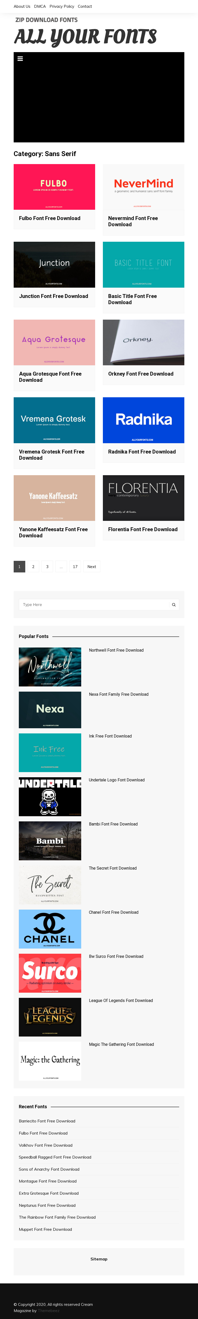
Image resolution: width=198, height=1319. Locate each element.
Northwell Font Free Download (116, 650)
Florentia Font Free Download (143, 529)
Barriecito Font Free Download (47, 1120)
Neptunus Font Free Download (47, 1205)
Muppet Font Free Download (45, 1229)
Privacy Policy (62, 6)
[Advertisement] (99, 104)
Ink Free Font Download (110, 736)
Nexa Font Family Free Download (118, 694)
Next (91, 566)
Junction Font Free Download (53, 296)
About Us (22, 6)
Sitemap (99, 1258)
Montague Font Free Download (48, 1181)
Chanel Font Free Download (113, 912)
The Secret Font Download (113, 868)
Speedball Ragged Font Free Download (55, 1157)
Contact (85, 6)
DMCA (40, 6)
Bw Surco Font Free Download (116, 956)
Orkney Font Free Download (141, 374)
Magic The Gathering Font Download (121, 1044)
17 (75, 566)
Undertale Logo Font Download (117, 780)
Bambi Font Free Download (113, 824)
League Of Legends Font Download (121, 1000)
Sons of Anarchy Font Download (49, 1169)
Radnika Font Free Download (142, 452)
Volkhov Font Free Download (45, 1145)
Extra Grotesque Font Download (49, 1193)
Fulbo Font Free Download (49, 218)
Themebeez (49, 1310)
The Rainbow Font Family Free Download (57, 1217)
